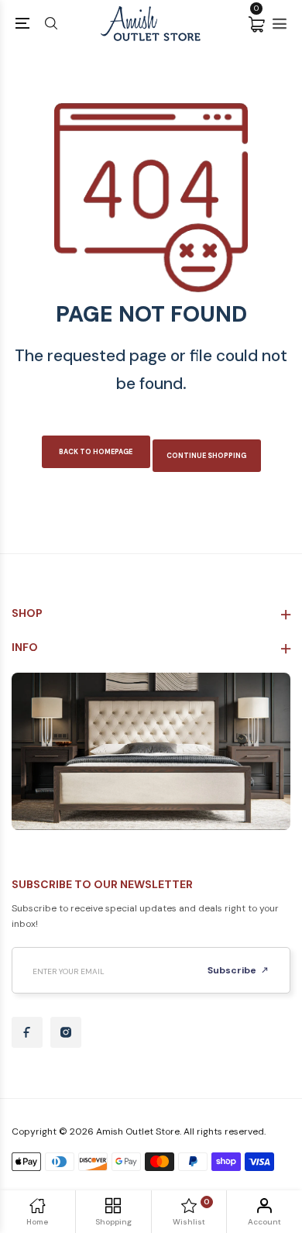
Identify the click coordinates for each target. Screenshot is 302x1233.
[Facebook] (27, 1032)
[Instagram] (65, 1032)
